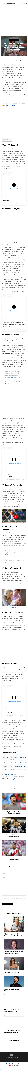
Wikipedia (13, 774)
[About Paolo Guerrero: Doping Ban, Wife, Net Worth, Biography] (14, 848)
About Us (8, 1057)
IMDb (7, 774)
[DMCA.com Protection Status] (14, 1055)
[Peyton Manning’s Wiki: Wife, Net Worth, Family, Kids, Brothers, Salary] (14, 825)
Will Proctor (12, 203)
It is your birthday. (7, 200)
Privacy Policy (13, 1057)
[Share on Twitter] (12, 60)
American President (7, 727)
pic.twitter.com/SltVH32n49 (12, 377)
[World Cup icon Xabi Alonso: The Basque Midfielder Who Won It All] (14, 801)
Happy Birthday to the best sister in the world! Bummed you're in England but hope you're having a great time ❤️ (14, 324)
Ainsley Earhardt (13, 715)
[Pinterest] (16, 60)
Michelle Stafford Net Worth (12, 972)
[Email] (20, 60)
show (9, 140)
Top (14, 1059)
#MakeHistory (9, 555)
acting (23, 491)
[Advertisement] (14, 22)
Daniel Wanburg (11, 52)
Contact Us (19, 1057)
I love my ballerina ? (7, 712)
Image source (14, 607)
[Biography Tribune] (9, 3)
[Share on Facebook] (8, 60)
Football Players (14, 39)
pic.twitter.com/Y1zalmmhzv (12, 557)
